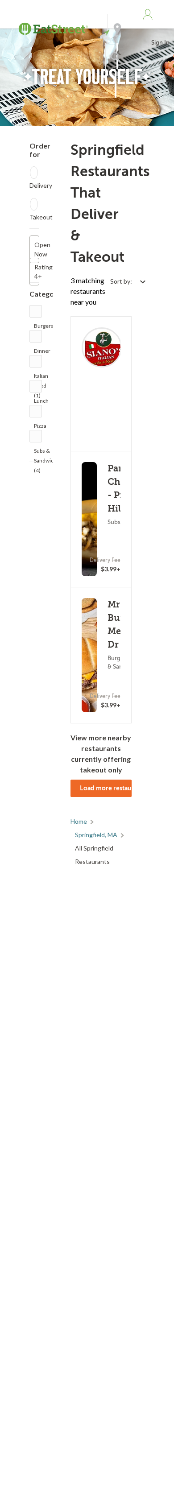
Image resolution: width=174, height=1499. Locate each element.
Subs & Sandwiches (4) (48, 452)
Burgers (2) (44, 328)
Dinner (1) (42, 353)
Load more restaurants (106, 788)
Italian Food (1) (41, 378)
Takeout (41, 217)
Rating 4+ (36, 271)
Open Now (36, 249)
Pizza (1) (40, 428)
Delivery (40, 185)
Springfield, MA (96, 834)
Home (78, 821)
